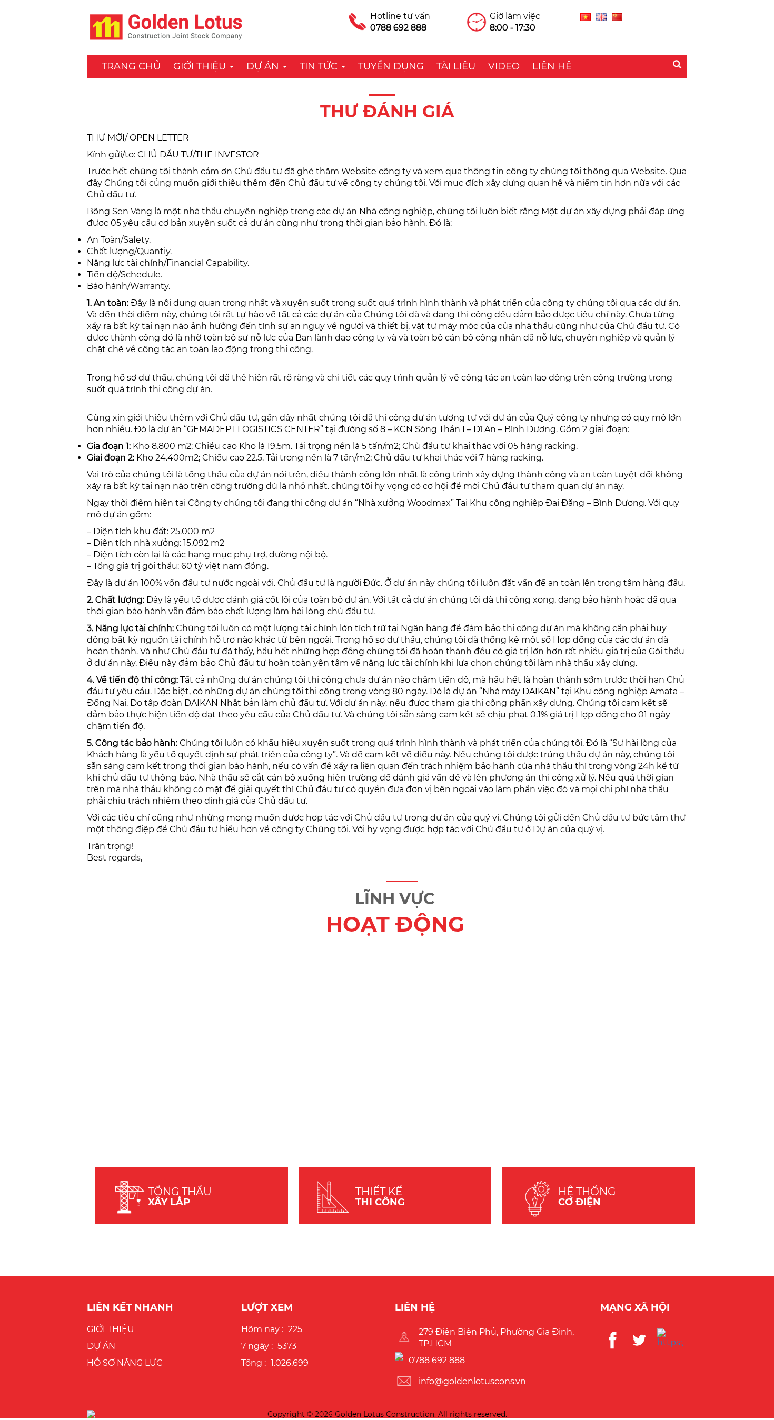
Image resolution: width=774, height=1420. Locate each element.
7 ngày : (257, 1346)
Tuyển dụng (391, 66)
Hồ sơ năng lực (125, 1363)
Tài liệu (455, 66)
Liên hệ (552, 66)
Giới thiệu (201, 66)
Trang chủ (131, 66)
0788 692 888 (398, 28)
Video (504, 66)
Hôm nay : (262, 1329)
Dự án (264, 66)
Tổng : (253, 1363)
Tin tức (320, 66)
